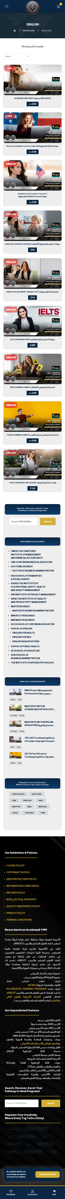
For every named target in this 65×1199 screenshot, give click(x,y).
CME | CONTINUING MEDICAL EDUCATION (31, 562)
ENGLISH (27, 800)
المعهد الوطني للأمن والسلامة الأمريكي (39, 1043)
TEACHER (29, 812)
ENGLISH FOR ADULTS (23, 633)
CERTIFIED (37, 794)
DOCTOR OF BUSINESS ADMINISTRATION (33, 571)
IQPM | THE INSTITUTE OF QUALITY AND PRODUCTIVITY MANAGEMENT (29, 600)
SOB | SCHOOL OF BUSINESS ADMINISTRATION (25, 656)
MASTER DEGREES (20, 606)
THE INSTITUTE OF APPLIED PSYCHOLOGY (32, 662)
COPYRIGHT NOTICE (18, 872)
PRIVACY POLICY (15, 913)
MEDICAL (43, 806)
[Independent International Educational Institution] (32, 7)
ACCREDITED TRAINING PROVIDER (26, 989)
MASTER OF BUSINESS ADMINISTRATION (33, 610)
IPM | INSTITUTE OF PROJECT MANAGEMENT (33, 594)
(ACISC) (32, 985)
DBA (14, 800)
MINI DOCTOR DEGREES (23, 615)
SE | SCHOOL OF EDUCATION (25, 651)
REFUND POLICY (15, 892)
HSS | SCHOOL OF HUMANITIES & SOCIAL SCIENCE (26, 577)
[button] (6, 6)
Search (48, 521)
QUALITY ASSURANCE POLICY (23, 906)
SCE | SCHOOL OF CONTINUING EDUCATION (32, 624)
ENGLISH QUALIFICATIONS (25, 641)
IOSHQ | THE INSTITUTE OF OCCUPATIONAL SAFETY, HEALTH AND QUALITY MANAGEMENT (28, 587)
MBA (29, 806)
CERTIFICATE (18, 794)
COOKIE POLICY (15, 865)
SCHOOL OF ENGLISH (21, 628)
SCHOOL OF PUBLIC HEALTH (25, 646)
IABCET (11, 993)
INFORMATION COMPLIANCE (22, 886)
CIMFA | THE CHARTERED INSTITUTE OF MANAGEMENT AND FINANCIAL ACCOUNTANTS (27, 554)
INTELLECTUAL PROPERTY (21, 899)
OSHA (15, 812)
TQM (43, 812)
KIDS (41, 800)
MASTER (16, 806)
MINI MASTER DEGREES (23, 620)
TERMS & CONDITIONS (19, 920)
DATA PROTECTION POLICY (21, 879)
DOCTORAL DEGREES (22, 566)
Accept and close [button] (47, 1174)
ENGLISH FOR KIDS (21, 637)
